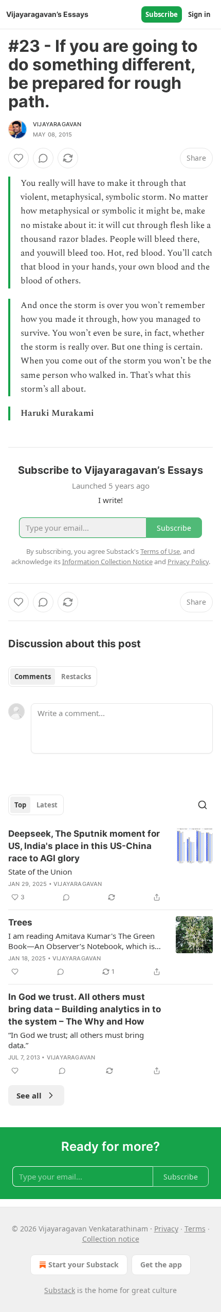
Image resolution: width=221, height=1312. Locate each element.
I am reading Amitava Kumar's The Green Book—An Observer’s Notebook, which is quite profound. (81, 941)
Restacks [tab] (76, 676)
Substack (59, 1290)
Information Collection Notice (107, 561)
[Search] (202, 805)
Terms (195, 1228)
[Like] (18, 158)
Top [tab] (20, 804)
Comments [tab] (32, 676)
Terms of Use (160, 551)
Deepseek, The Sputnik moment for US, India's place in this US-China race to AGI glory (84, 845)
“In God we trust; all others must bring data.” (76, 1040)
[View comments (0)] (43, 158)
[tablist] (52, 676)
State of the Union (40, 871)
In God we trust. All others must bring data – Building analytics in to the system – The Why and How (84, 1009)
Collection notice (110, 1239)
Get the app (161, 1264)
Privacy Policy (188, 561)
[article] (110, 865)
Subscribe (161, 14)
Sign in (199, 14)
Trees (20, 922)
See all (29, 1095)
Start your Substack (83, 1264)
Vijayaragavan (57, 124)
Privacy (166, 1228)
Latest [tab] (47, 804)
